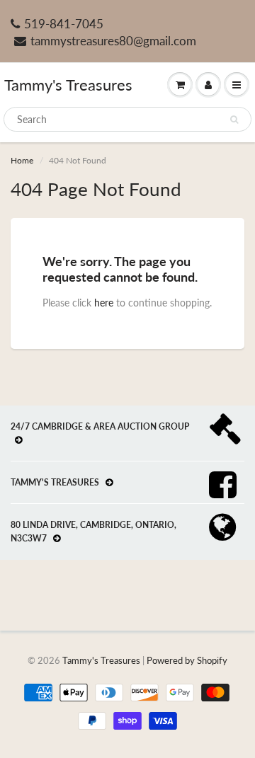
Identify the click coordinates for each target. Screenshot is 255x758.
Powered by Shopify (187, 660)
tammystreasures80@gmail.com (113, 40)
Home (22, 160)
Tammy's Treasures (68, 84)
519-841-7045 (63, 23)
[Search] (234, 119)
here (103, 303)
